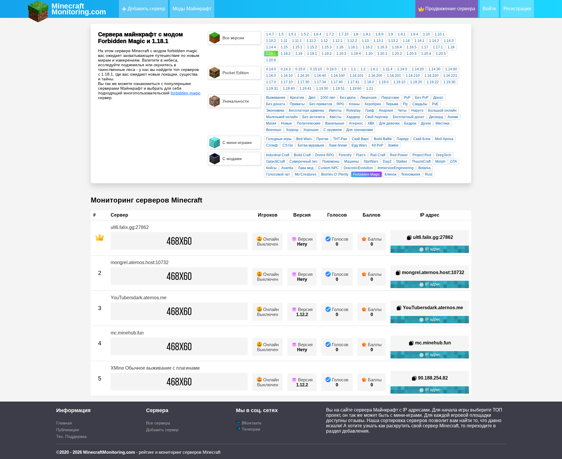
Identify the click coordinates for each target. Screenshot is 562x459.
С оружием (332, 130)
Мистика (443, 123)
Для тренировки (359, 130)
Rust (428, 174)
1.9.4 (414, 34)
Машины (351, 161)
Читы (402, 110)
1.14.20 (418, 69)
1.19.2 (327, 53)
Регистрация (517, 8)
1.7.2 (330, 34)
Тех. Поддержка (71, 436)
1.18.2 (286, 53)
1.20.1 (382, 53)
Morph (440, 161)
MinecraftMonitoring (79, 9)
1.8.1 (367, 34)
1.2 (363, 69)
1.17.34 (320, 82)
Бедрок (410, 123)
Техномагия (410, 174)
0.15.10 (316, 69)
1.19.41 (305, 88)
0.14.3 (286, 69)
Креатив (297, 97)
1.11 (284, 40)
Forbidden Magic (366, 174)
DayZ (387, 161)
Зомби (393, 145)
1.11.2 (311, 40)
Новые (286, 123)
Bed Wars (304, 139)
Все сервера (158, 423)
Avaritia (287, 168)
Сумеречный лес (303, 161)
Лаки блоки (338, 145)
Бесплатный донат (408, 117)
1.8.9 (379, 34)
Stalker (401, 161)
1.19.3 (341, 53)
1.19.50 (322, 88)
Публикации (67, 429)
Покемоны (331, 161)
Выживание (275, 97)
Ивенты (335, 110)
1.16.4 (397, 47)
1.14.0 (402, 69)
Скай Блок (421, 139)
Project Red (421, 155)
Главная (64, 423)
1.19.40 (289, 88)
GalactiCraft (275, 161)
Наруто (417, 110)
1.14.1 (419, 40)
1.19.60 (355, 88)
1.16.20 (303, 75)
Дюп (312, 97)
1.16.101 (356, 75)
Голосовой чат (278, 174)
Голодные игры (279, 139)
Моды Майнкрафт (192, 8)
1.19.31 (272, 88)
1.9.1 (402, 34)
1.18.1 (271, 53)
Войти (489, 8)
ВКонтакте (251, 423)
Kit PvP (377, 145)
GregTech (443, 155)
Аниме (453, 117)
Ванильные (334, 123)
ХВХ (371, 123)
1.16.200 (375, 75)
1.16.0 (271, 75)
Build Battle (383, 139)
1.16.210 (413, 75)
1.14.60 (451, 69)
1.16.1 (353, 47)
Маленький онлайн (282, 117)
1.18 (451, 47)
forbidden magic (186, 93)
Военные (273, 130)
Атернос (356, 123)
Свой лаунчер (376, 117)
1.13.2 (393, 40)
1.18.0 (369, 82)
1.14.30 (435, 69)
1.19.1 (312, 53)
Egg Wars (359, 145)
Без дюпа (348, 97)
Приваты (297, 104)
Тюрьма (392, 104)
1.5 (281, 34)
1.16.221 (450, 75)
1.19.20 (416, 82)
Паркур (403, 139)
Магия (271, 123)
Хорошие (311, 130)
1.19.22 (433, 82)
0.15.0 (300, 69)
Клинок (390, 174)
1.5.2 (305, 34)
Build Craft (302, 155)
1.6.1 (374, 69)
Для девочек (389, 123)
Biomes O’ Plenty (334, 174)
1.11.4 (388, 69)
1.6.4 (317, 34)
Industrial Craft (277, 155)
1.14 (406, 40)
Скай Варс (360, 139)
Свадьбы (419, 104)
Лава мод (305, 168)
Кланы (354, 104)
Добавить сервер (145, 8)
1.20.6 (271, 60)
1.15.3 (327, 47)
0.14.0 (271, 69)
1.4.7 (270, 34)
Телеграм (250, 429)
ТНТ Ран (340, 139)
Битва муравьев (311, 145)
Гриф (369, 110)
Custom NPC (328, 168)
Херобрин (372, 104)
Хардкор (353, 117)
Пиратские (390, 97)
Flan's (361, 155)
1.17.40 (337, 82)
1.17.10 (287, 82)
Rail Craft (377, 155)
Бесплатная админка (306, 110)
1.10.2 (271, 40)
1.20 (369, 53)
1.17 (424, 47)
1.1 (353, 69)
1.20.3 (412, 53)
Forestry (345, 155)
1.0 (343, 69)
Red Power (399, 155)
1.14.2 (434, 40)
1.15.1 (297, 47)
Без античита (313, 117)
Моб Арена (444, 139)
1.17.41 (353, 82)
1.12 (324, 40)
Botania (424, 168)
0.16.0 (332, 69)
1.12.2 (352, 40)
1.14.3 (449, 40)
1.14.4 (271, 47)
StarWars (371, 161)
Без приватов (320, 104)
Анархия (386, 110)
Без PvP (422, 97)
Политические (309, 123)
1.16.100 (338, 75)
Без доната (275, 104)
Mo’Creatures (305, 174)
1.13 (365, 40)
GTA (453, 161)
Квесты (336, 117)
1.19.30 (449, 82)
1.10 (426, 34)
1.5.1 (292, 34)
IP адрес (432, 249)
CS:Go (287, 145)
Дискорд (436, 117)
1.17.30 (303, 82)
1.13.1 (378, 40)
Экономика (275, 110)
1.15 (284, 47)
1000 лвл (327, 97)
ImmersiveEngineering (396, 168)
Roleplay (353, 110)
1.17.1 (438, 47)
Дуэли (426, 123)
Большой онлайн (442, 110)
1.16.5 (412, 47)
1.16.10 (287, 75)
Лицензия (368, 97)
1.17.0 (271, 82)
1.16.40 (320, 75)
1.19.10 (399, 82)
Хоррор (292, 130)
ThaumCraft (421, 161)
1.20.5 (441, 53)
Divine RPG (324, 155)
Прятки (322, 139)
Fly (405, 104)
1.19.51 (339, 88)
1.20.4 (426, 53)
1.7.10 (344, 34)
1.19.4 (356, 53)
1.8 (355, 34)
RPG (340, 104)
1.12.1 (337, 40)
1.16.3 (382, 47)
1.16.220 (431, 75)
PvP (407, 97)
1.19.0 (384, 82)
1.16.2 (368, 47)
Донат (438, 97)
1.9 (390, 34)
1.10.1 (440, 34)
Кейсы (271, 168)
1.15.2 (312, 47)
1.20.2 (397, 53)
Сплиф (272, 145)
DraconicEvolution (358, 168)
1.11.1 (297, 40)
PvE (435, 104)
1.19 (298, 53)
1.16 (339, 47)
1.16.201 (394, 75)
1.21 (369, 88)
